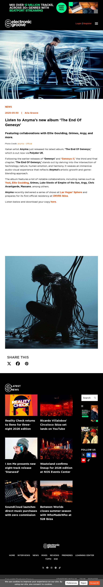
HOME (12, 555)
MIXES (44, 555)
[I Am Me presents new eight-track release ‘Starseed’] (21, 448)
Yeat (8, 182)
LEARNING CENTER (84, 555)
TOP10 (48, 559)
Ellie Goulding (20, 182)
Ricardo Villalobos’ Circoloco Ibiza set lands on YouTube (53, 424)
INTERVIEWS (24, 555)
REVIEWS (54, 555)
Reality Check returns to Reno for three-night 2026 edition (20, 424)
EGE (56, 559)
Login (78, 23)
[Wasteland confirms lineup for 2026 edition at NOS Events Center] (56, 448)
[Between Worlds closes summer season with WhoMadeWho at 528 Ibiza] (56, 491)
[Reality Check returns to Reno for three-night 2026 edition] (21, 405)
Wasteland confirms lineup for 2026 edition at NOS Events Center (56, 468)
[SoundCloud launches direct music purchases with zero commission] (21, 491)
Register (87, 23)
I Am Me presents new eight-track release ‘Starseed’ (20, 468)
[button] (96, 23)
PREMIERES (67, 555)
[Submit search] (95, 397)
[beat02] (89, 421)
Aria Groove (31, 112)
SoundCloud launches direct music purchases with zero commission (21, 511)
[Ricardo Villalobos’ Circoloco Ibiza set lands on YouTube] (56, 405)
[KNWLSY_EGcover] (89, 442)
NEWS (8, 106)
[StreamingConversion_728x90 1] (51, 12)
